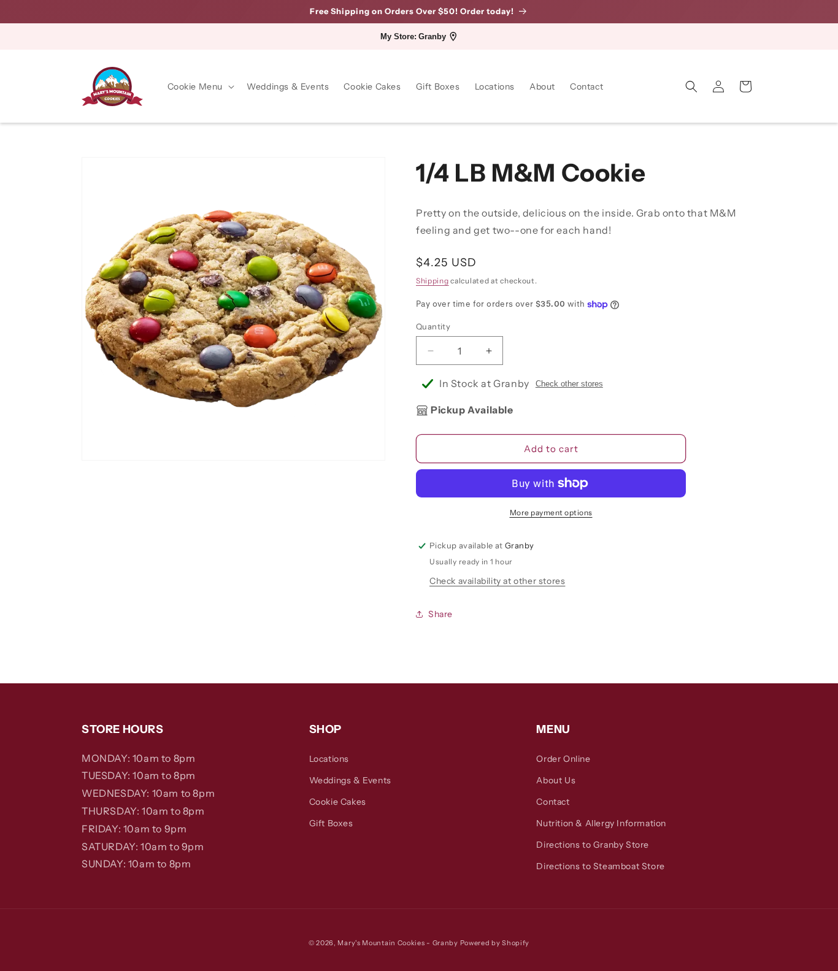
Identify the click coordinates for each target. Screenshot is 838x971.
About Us (555, 780)
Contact (552, 801)
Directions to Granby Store (592, 844)
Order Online (563, 758)
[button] (200, 86)
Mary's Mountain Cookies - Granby (397, 942)
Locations (329, 758)
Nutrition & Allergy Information (601, 823)
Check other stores (569, 383)
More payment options (551, 512)
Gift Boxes (331, 823)
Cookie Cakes (337, 801)
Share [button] (440, 614)
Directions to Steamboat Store (600, 866)
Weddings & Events (350, 780)
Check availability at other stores (497, 580)
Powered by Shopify (495, 942)
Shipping (432, 281)
